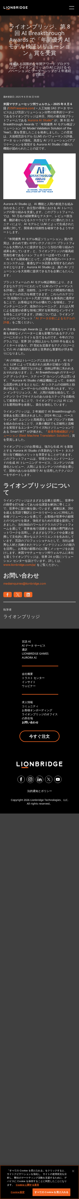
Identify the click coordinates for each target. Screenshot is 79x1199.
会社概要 (27, 674)
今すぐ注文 (39, 736)
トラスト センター (33, 678)
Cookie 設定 (18, 1192)
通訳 (24, 649)
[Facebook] (21, 779)
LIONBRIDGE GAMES (35, 653)
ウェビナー (29, 686)
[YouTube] (58, 779)
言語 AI (26, 641)
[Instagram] (30, 779)
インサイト (29, 682)
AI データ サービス (33, 645)
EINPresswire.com (21, 108)
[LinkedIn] (39, 779)
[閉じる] (73, 1171)
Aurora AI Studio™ (40, 120)
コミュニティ (30, 706)
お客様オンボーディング (37, 710)
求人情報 (27, 702)
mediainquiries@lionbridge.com (24, 583)
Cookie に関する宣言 (27, 1184)
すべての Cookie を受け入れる (51, 1192)
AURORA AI (29, 657)
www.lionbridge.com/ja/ (19, 565)
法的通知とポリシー (39, 791)
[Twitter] (48, 779)
